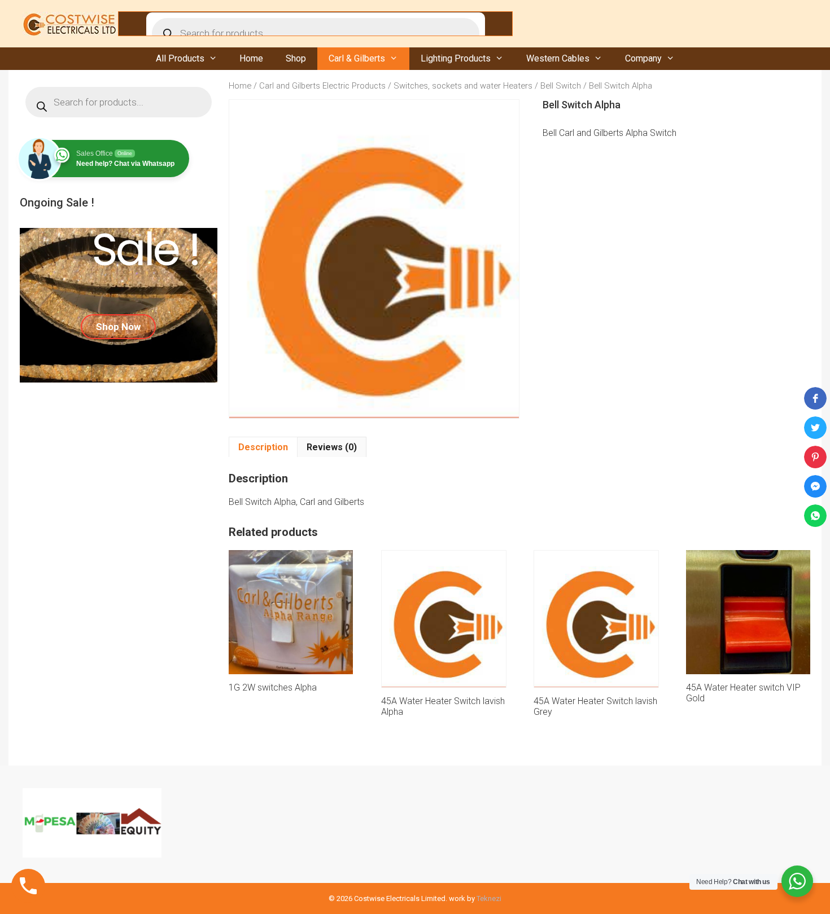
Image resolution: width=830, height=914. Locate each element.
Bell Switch (560, 86)
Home (251, 58)
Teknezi (489, 898)
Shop (296, 58)
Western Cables (557, 58)
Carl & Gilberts (357, 58)
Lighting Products (456, 58)
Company (643, 58)
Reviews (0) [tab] (332, 447)
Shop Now (118, 326)
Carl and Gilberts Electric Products (322, 86)
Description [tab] (263, 447)
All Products (180, 58)
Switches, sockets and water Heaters (463, 86)
